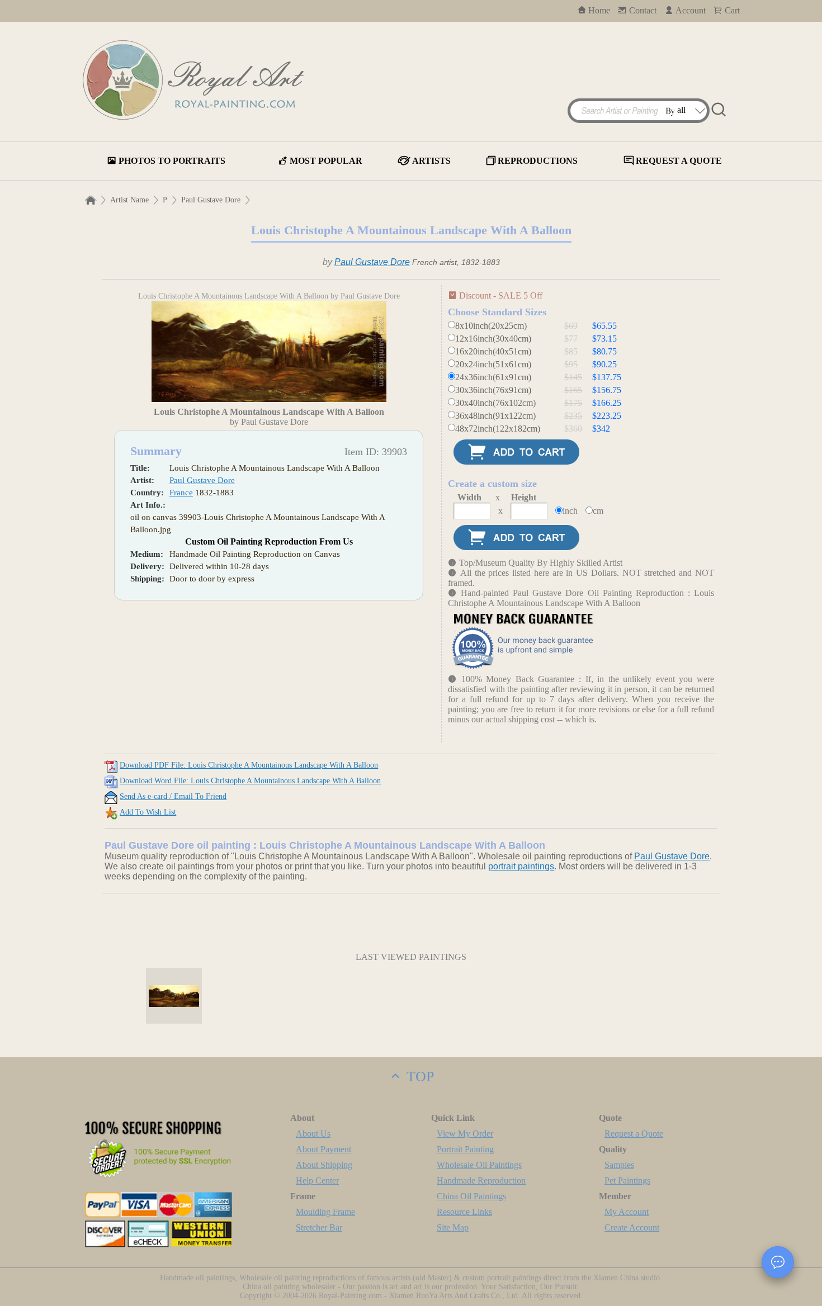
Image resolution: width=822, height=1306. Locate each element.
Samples (619, 1165)
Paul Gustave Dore (210, 200)
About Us (313, 1133)
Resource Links (464, 1212)
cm (598, 510)
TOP (418, 1076)
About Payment (323, 1149)
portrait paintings (521, 866)
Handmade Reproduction (481, 1180)
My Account (626, 1212)
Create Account (631, 1227)
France (181, 492)
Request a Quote (633, 1133)
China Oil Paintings (471, 1196)
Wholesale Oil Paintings (479, 1165)
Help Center (317, 1180)
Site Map (453, 1227)
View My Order (465, 1133)
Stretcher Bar (319, 1227)
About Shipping (324, 1165)
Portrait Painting (465, 1149)
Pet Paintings (627, 1180)
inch (570, 510)
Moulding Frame (325, 1212)
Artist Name (129, 200)
